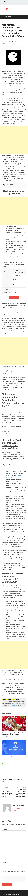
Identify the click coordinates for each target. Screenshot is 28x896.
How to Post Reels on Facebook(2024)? (13, 757)
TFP (5, 9)
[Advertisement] (14, 140)
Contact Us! (14, 705)
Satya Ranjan (15, 41)
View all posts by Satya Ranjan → (18, 809)
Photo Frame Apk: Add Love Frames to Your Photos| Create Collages (13, 733)
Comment (5, 829)
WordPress (10, 894)
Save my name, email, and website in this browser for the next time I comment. (14, 872)
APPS (3, 22)
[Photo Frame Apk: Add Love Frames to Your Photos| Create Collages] (14, 724)
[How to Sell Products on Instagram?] (14, 770)
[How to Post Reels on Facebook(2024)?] (14, 748)
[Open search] (24, 17)
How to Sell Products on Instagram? (12, 779)
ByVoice (10, 184)
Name (4, 849)
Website (4, 862)
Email (4, 855)
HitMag (17, 894)
